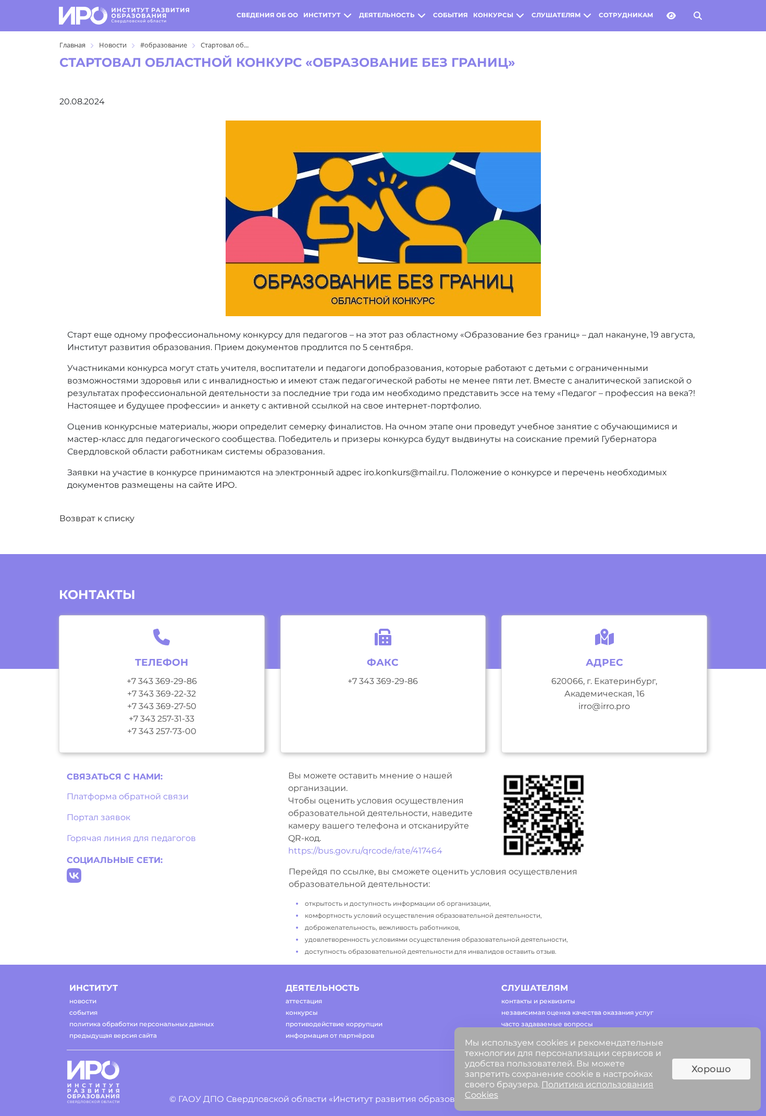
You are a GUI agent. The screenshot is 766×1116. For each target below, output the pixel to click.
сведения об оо (267, 15)
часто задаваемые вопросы (547, 1024)
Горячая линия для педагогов (131, 838)
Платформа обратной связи (128, 796)
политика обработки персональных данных (141, 1024)
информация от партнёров (330, 1035)
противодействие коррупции (334, 1024)
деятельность (387, 15)
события (450, 15)
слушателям (556, 15)
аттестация (304, 1001)
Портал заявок (98, 817)
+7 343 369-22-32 (161, 694)
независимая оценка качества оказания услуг (577, 1012)
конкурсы (493, 15)
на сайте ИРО (205, 485)
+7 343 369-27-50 (161, 706)
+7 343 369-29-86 (162, 681)
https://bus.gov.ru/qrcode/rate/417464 (365, 851)
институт (322, 15)
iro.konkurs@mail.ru (405, 472)
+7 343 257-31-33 (161, 719)
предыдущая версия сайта (113, 1035)
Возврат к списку (96, 518)
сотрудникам (626, 15)
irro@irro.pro (604, 706)
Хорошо (711, 1069)
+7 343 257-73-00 (161, 731)
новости (82, 1001)
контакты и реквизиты (538, 1001)
